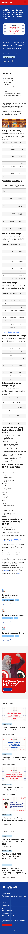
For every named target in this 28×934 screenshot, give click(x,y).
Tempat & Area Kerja (8, 78)
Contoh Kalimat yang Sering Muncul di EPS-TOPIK (13, 90)
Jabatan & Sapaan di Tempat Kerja (11, 88)
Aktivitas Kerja (7, 84)
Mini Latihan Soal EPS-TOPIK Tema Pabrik (12, 93)
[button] (4, 61)
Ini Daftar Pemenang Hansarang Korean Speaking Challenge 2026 (14, 819)
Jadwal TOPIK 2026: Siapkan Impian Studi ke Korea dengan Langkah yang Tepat (13, 789)
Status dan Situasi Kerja (9, 86)
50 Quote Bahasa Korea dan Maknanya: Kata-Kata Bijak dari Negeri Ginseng (12, 541)
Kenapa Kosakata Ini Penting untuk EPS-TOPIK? (14, 95)
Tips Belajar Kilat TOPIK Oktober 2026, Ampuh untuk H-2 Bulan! (14, 759)
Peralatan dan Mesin (8, 80)
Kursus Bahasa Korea (6, 724)
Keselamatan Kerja (8, 82)
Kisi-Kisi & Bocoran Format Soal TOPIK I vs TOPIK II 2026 (13, 729)
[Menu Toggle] (25, 2)
